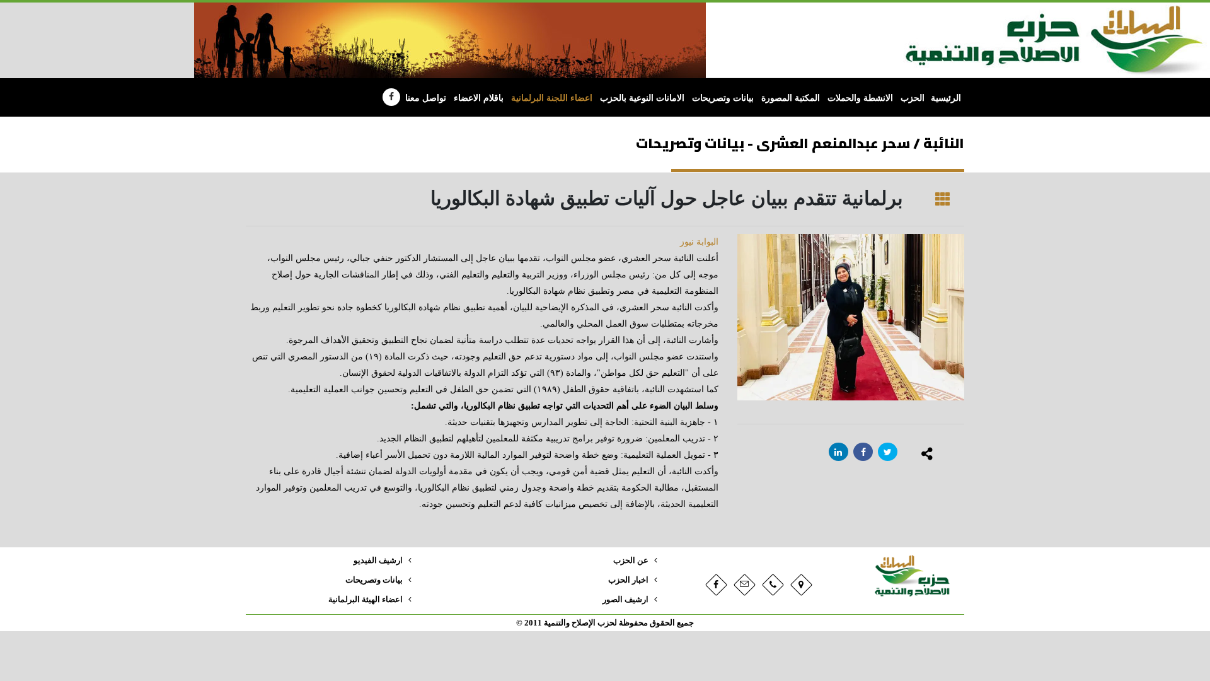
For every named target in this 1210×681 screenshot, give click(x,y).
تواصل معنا (425, 98)
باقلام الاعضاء (479, 98)
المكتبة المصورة (790, 98)
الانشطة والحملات (860, 98)
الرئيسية (946, 98)
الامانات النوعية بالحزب (642, 98)
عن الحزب (630, 560)
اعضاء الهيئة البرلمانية (365, 599)
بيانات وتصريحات (723, 98)
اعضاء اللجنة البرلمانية (551, 98)
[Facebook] (391, 97)
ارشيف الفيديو (378, 560)
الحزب (913, 98)
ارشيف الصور (625, 599)
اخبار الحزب (628, 580)
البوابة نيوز (699, 242)
